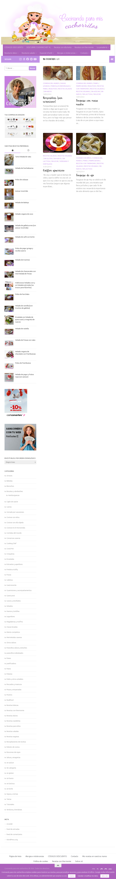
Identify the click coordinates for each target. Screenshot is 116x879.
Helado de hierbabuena (24, 168)
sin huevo (48, 91)
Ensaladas (10, 559)
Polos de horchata (22, 294)
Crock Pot (10, 549)
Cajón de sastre (12, 502)
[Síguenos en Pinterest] (31, 59)
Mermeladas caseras (14, 637)
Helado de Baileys (22, 202)
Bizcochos (10, 486)
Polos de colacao (21, 180)
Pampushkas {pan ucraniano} (53, 99)
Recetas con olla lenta (62, 47)
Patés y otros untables (15, 679)
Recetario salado (28, 53)
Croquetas (10, 554)
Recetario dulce (10, 53)
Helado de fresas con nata (25, 340)
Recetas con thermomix (84, 47)
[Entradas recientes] (28, 150)
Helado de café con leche (25, 237)
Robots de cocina (13, 747)
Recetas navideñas (13, 721)
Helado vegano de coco (24, 214)
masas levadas (12, 627)
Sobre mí (79, 861)
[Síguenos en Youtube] (35, 59)
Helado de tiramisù (22, 260)
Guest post (11, 596)
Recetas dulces (12, 716)
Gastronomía (11, 585)
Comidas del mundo (51, 83)
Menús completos (13, 632)
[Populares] (12, 150)
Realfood (53, 89)
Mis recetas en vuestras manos (94, 856)
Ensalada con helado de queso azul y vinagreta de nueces (25, 319)
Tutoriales (10, 804)
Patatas (9, 674)
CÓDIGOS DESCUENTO (13, 47)
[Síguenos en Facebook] (27, 59)
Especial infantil (46, 53)
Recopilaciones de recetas (16, 742)
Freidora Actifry (12, 569)
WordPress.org (12, 840)
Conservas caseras (13, 538)
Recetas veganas (83, 91)
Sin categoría (11, 768)
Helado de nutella (22, 329)
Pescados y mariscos (14, 684)
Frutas (9, 575)
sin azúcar (95, 91)
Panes (45, 89)
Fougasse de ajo (85, 175)
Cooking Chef (11, 543)
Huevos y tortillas (13, 611)
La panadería (102, 47)
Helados (10, 606)
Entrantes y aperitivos (15, 564)
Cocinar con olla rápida (15, 522)
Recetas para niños (14, 726)
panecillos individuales (60, 86)
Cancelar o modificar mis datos (88, 876)
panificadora (81, 86)
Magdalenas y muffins (15, 622)
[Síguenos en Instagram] (20, 59)
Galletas (10, 580)
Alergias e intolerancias (66, 53)
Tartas (9, 799)
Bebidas (10, 481)
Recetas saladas (65, 89)
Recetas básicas (12, 705)
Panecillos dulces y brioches (17, 648)
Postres (9, 695)
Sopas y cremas (12, 794)
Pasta (9, 669)
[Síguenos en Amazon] (24, 59)
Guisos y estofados (14, 601)
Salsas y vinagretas (13, 757)
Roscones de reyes (13, 752)
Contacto (84, 53)
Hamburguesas (13, 495)
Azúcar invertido (21, 191)
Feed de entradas (13, 829)
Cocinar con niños (83, 158)
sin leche (97, 94)
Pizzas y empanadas (14, 690)
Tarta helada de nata (23, 157)
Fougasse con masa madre (87, 102)
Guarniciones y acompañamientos (19, 590)
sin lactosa (87, 94)
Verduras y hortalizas (14, 810)
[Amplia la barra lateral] (112, 59)
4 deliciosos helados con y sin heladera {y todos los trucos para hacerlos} (25, 285)
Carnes (9, 507)
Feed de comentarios (14, 834)
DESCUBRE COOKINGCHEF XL (38, 47)
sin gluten (48, 158)
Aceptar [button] (71, 876)
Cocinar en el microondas (16, 528)
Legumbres (11, 616)
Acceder (10, 824)
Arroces (9, 476)
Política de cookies (40, 861)
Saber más (105, 876)
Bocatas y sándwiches (15, 491)
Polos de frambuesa (23, 363)
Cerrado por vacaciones (15, 512)
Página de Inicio (15, 856)
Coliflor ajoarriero (54, 170)
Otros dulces (11, 643)
